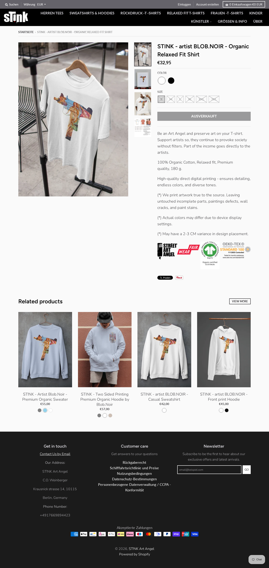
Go (247, 469)
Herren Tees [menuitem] (52, 13)
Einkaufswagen (245, 4)
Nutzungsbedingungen (134, 473)
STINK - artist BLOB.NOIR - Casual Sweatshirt (164, 397)
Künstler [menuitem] (200, 21)
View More (240, 301)
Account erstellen (207, 4)
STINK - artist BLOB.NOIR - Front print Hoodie (224, 397)
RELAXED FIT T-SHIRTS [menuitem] (186, 13)
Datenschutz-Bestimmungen (134, 479)
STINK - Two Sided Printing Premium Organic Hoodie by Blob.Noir (104, 399)
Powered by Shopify (134, 554)
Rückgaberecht (134, 462)
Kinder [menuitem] (256, 13)
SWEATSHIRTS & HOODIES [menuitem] (92, 13)
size (160, 91)
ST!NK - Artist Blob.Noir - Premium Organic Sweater (45, 397)
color (162, 72)
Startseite (26, 32)
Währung (29, 4)
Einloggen (184, 4)
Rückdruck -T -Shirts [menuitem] (141, 13)
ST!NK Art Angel (141, 548)
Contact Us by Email (55, 454)
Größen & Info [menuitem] (232, 21)
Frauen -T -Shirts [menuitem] (227, 13)
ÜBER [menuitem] (258, 21)
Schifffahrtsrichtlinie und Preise (134, 468)
